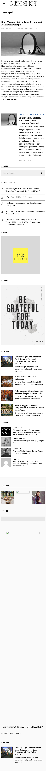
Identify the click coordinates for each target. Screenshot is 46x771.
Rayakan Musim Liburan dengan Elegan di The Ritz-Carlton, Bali (28, 452)
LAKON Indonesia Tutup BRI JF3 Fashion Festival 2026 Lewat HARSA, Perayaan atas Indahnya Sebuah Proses (23, 222)
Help (11, 733)
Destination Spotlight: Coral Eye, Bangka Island (28, 442)
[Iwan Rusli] (6, 452)
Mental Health (31, 28)
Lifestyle (19, 28)
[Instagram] (3, 511)
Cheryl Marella (19, 438)
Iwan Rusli (17, 449)
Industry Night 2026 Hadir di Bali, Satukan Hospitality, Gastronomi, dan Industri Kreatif (22, 190)
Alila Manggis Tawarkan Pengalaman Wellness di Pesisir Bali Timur (25, 212)
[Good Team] (6, 431)
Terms (18, 733)
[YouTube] (7, 511)
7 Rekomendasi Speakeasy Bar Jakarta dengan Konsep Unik (23, 204)
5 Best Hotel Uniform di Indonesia (18, 197)
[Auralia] (6, 462)
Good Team (17, 428)
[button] (41, 173)
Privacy (4, 733)
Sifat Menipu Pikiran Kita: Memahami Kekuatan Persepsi (30, 120)
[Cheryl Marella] (6, 441)
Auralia (16, 459)
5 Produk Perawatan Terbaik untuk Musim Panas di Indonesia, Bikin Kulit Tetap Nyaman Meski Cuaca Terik (27, 432)
